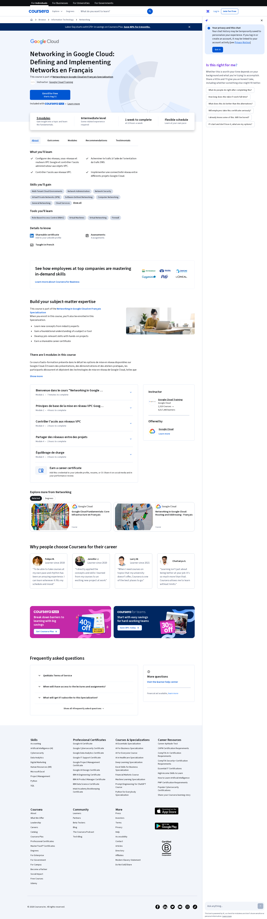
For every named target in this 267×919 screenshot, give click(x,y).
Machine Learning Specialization (130, 779)
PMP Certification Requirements (173, 782)
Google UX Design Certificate (86, 770)
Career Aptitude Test (168, 743)
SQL (32, 785)
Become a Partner (39, 869)
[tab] (36, 498)
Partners (77, 818)
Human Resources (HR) (41, 767)
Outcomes (53, 140)
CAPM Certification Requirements (173, 748)
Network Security (103, 191)
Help (117, 832)
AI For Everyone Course (126, 753)
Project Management (40, 776)
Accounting (36, 743)
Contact (119, 841)
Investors (119, 818)
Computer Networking (108, 197)
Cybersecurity (37, 753)
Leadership (36, 822)
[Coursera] (39, 11)
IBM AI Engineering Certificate (86, 774)
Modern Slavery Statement (128, 860)
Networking (84, 19)
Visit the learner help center (162, 682)
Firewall (115, 217)
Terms (118, 822)
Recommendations (96, 140)
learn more (173, 693)
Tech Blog (77, 836)
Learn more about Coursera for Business (57, 282)
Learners (77, 813)
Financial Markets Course (127, 774)
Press (118, 813)
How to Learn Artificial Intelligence (174, 777)
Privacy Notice (242, 42)
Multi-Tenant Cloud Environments (47, 191)
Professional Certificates (42, 841)
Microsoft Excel (38, 771)
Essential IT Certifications (170, 768)
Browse (42, 19)
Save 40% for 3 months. (137, 27)
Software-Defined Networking (79, 197)
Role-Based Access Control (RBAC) (48, 217)
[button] (70, 11)
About (35, 140)
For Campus (36, 864)
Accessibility (121, 836)
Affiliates (119, 855)
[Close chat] (262, 20)
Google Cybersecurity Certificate (88, 748)
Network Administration (79, 191)
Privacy (118, 827)
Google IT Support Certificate (87, 757)
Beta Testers (79, 822)
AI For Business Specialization (129, 748)
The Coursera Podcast (83, 832)
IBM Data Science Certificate (86, 784)
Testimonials (123, 140)
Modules (72, 140)
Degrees (35, 850)
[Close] (189, 27)
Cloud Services (63, 203)
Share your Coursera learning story (174, 795)
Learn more (73, 103)
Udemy (34, 883)
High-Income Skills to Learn (170, 773)
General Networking (41, 203)
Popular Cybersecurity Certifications (168, 789)
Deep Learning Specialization (128, 762)
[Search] (150, 11)
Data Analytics (37, 757)
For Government (38, 860)
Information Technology (62, 19)
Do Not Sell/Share (123, 864)
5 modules (43, 118)
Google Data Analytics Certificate (88, 753)
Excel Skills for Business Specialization (126, 768)
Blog (75, 827)
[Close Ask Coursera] (208, 11)
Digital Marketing (38, 762)
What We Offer (37, 818)
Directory (119, 850)
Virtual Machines (76, 217)
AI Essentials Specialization (128, 743)
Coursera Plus (37, 836)
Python (34, 781)
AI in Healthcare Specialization (129, 757)
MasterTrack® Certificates (43, 846)
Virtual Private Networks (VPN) (46, 197)
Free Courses (37, 878)
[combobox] (109, 11)
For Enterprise (37, 855)
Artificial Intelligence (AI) (42, 748)
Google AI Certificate (82, 743)
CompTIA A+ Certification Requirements (169, 754)
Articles (119, 846)
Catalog (34, 832)
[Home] (31, 20)
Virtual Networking (98, 217)
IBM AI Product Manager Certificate (89, 779)
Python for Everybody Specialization (125, 793)
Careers (34, 827)
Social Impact (37, 874)
